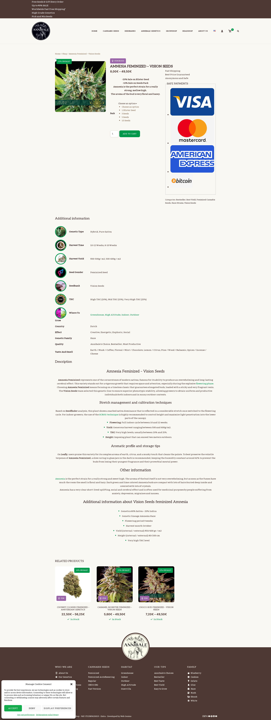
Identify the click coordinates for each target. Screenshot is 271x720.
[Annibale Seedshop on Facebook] (205, 716)
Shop (64, 54)
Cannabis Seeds (111, 31)
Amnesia (60, 479)
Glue (193, 685)
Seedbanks (130, 31)
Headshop (188, 31)
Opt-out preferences (26, 714)
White (194, 701)
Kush (193, 693)
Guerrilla (126, 689)
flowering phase (204, 383)
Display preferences (57, 708)
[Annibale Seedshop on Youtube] (209, 716)
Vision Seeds (190, 203)
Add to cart (129, 134)
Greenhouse (97, 315)
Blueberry (196, 673)
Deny (32, 708)
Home (94, 31)
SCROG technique (108, 415)
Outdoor (134, 315)
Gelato (194, 681)
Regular (92, 681)
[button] (71, 684)
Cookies (194, 677)
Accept (13, 708)
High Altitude (113, 315)
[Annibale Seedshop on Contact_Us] (216, 716)
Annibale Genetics (150, 31)
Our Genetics (65, 677)
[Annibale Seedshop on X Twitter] (207, 716)
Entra (103, 716)
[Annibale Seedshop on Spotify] (212, 716)
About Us (203, 31)
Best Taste (159, 681)
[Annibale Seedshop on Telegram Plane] (214, 716)
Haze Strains (177, 203)
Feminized (93, 673)
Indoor (125, 315)
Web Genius (125, 716)
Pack (112, 113)
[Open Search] (238, 31)
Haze (193, 689)
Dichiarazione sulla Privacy (47, 714)
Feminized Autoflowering (101, 677)
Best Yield (191, 200)
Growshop (171, 31)
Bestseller (181, 200)
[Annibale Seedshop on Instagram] (203, 716)
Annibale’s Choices (163, 673)
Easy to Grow (160, 689)
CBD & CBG (93, 685)
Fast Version (94, 689)
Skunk (194, 697)
